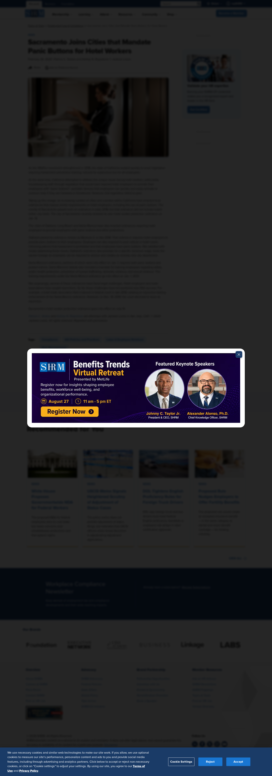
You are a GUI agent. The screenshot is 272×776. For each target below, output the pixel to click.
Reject (210, 761)
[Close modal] (239, 354)
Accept (238, 761)
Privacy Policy (28, 770)
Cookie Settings (181, 761)
